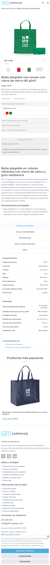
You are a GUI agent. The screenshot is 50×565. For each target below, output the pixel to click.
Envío (25, 250)
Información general (9, 488)
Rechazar (25, 561)
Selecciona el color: (9, 108)
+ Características (18, 99)
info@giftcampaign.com (12, 523)
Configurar (25, 556)
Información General (25, 226)
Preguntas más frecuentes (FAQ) (13, 508)
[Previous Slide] (43, 60)
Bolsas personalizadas (8, 8)
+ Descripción (6, 99)
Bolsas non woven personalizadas (28, 8)
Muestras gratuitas (9, 505)
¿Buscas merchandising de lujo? (13, 475)
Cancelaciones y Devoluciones (13, 500)
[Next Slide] (45, 60)
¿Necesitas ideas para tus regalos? (14, 472)
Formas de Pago (8, 502)
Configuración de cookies (10, 543)
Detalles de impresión (25, 232)
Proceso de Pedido (9, 491)
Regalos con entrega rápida (12, 477)
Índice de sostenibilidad (25, 244)
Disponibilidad (25, 238)
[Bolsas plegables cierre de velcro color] (25, 33)
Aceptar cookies (25, 551)
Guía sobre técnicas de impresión (14, 466)
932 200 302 (7, 520)
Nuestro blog (7, 480)
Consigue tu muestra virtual (12, 494)
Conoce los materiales (10, 469)
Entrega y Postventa (9, 497)
